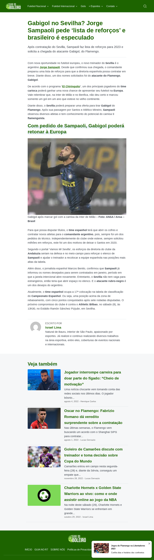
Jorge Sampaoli (50, 67)
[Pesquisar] (145, 6)
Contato (110, 6)
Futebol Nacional (37, 6)
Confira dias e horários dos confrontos (127, 552)
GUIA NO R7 (41, 549)
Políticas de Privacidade (80, 549)
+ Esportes (94, 6)
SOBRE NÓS (58, 549)
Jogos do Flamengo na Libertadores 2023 (128, 547)
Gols (83, 6)
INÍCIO (28, 549)
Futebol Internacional (63, 6)
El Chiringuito (71, 86)
